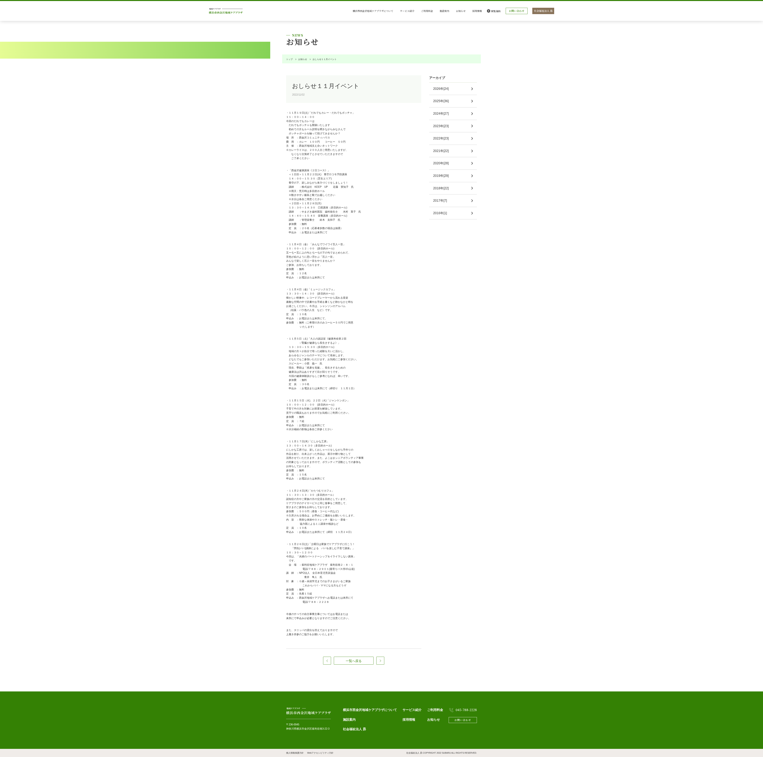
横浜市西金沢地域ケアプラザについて (373, 11)
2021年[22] (441, 151)
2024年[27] (441, 113)
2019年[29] (441, 175)
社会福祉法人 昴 (543, 11)
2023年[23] (441, 126)
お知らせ (461, 11)
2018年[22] (441, 188)
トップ (289, 59)
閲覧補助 (496, 11)
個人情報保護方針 (295, 753)
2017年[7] (440, 200)
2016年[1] (440, 213)
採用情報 (477, 11)
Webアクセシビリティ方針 (320, 753)
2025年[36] (441, 101)
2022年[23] (441, 138)
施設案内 (444, 11)
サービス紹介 (407, 11)
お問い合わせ (516, 11)
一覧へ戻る (354, 661)
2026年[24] (441, 88)
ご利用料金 (427, 11)
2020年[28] (441, 163)
